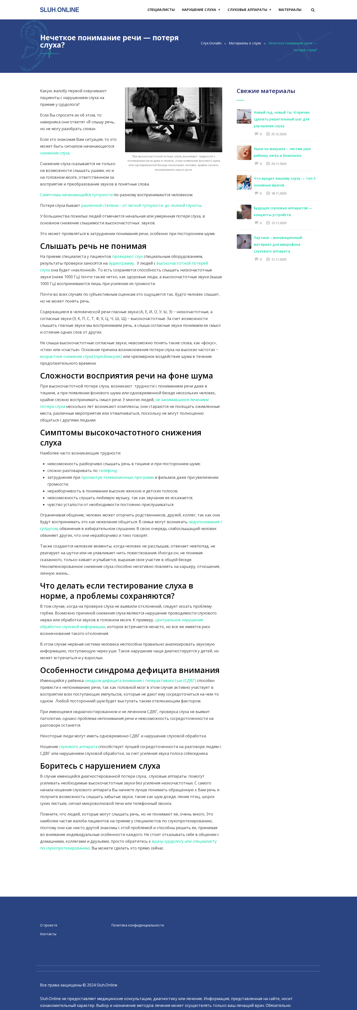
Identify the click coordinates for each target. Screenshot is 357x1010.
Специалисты (161, 9)
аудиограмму (121, 263)
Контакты (48, 934)
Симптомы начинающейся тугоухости (76, 194)
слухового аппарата (78, 746)
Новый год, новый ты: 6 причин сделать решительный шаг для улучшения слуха (282, 119)
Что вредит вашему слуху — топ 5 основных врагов (284, 181)
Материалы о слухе (245, 43)
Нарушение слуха (199, 9)
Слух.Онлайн (211, 43)
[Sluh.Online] (59, 9)
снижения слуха (54, 153)
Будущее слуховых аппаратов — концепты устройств (283, 211)
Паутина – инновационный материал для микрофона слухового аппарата (278, 244)
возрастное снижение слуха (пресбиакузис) (81, 356)
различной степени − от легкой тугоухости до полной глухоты (141, 205)
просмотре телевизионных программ (117, 477)
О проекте (48, 925)
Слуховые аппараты (247, 9)
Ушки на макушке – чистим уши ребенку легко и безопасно (282, 152)
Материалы (290, 9)
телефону (108, 470)
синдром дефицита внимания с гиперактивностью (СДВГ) (140, 680)
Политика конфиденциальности (137, 925)
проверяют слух (127, 256)
